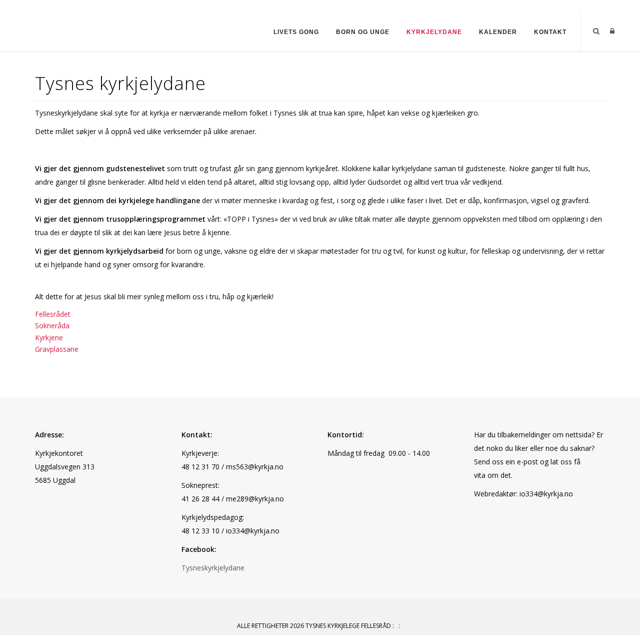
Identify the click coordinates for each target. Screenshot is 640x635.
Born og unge (363, 32)
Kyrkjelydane (434, 32)
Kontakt (550, 32)
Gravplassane (56, 349)
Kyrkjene (49, 337)
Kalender (498, 32)
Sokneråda (52, 325)
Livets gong (296, 32)
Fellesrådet (52, 314)
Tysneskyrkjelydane (213, 567)
